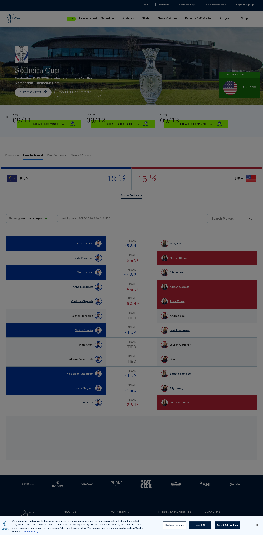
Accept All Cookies (227, 525)
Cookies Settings (174, 525)
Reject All (200, 525)
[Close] (257, 525)
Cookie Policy (30, 531)
